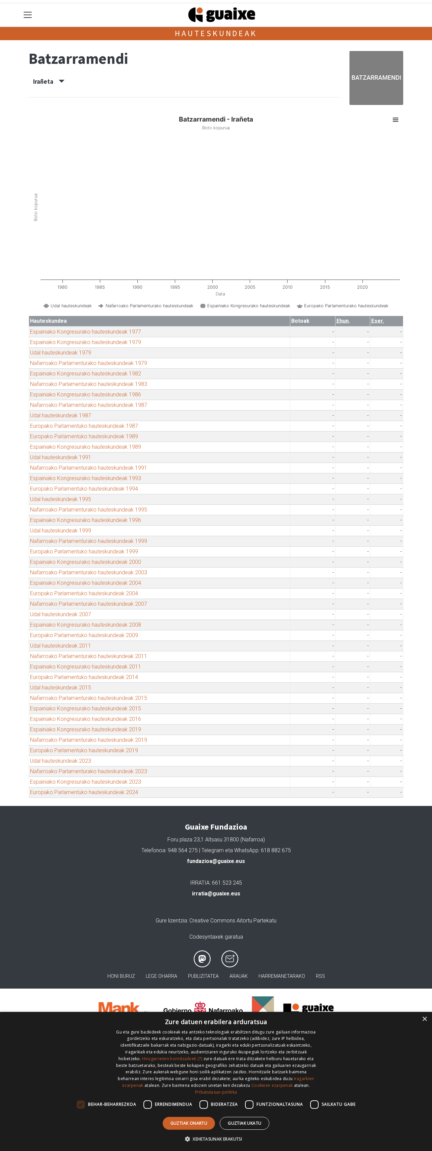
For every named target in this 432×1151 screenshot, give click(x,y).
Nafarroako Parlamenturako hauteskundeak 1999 (88, 541)
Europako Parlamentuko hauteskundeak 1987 (84, 426)
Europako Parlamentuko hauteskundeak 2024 (84, 792)
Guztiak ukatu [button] (244, 1123)
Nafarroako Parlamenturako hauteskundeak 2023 (88, 771)
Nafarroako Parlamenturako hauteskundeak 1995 (88, 509)
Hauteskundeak (216, 33)
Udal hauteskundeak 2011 (60, 646)
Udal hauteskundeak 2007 (60, 614)
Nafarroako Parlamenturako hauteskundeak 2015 (88, 698)
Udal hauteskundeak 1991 (60, 457)
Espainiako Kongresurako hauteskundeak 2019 (85, 729)
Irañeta (46, 81)
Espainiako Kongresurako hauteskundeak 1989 (85, 447)
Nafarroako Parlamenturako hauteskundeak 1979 (88, 363)
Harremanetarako (282, 976)
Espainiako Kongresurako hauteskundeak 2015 (85, 708)
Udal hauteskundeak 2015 (60, 687)
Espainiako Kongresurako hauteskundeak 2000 (85, 562)
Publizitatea (203, 976)
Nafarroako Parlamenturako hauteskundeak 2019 (88, 740)
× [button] (424, 1019)
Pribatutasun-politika (216, 1092)
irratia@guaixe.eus (216, 893)
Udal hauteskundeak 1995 (60, 499)
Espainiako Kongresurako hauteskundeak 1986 (85, 394)
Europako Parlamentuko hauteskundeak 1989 (84, 436)
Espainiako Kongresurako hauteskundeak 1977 (85, 332)
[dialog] (216, 1081)
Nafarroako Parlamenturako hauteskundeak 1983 (88, 384)
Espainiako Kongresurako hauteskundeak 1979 (85, 342)
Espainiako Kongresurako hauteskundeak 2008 (85, 625)
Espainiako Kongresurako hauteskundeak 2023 (85, 782)
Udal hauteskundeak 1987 (60, 415)
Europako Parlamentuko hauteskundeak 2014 (84, 677)
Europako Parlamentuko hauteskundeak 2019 (84, 750)
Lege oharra (161, 976)
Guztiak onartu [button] (189, 1123)
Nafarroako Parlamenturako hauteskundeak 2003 (88, 572)
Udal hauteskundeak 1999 (60, 530)
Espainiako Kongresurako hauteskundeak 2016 (85, 719)
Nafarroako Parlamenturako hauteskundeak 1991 (88, 468)
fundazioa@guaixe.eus (216, 861)
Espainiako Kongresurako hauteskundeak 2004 (85, 583)
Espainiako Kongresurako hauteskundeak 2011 (85, 666)
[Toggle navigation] (28, 15)
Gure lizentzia (171, 920)
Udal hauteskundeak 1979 (60, 352)
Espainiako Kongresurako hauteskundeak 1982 (85, 373)
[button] (216, 1139)
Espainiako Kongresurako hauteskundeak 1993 (85, 478)
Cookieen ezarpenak (272, 1085)
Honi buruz (121, 976)
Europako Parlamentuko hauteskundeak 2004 (84, 593)
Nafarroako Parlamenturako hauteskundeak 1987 (88, 405)
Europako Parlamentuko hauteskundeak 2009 (84, 635)
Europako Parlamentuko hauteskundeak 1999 (84, 551)
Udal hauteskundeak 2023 (60, 761)
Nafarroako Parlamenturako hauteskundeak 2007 (88, 604)
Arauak (239, 976)
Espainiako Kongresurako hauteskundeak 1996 (85, 520)
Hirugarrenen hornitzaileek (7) (172, 1059)
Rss (320, 976)
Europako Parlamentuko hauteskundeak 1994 (84, 489)
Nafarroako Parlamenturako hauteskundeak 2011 (88, 656)
